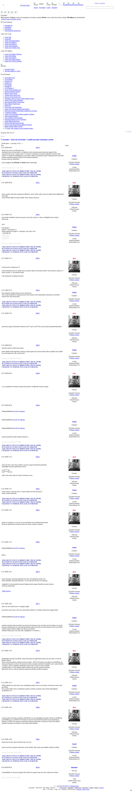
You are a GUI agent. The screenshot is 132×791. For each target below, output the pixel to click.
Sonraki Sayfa (74, 786)
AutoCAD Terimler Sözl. (12, 47)
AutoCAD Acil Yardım (18, 139)
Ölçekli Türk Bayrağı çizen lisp (14, 123)
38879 (38, 682)
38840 (38, 405)
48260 (38, 767)
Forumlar (6, 139)
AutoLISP (8, 39)
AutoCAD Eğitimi (10, 56)
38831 (38, 182)
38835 (38, 313)
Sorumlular (8, 29)
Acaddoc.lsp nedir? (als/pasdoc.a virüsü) (40, 139)
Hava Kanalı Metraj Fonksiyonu (14, 102)
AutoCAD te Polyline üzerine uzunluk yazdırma (19, 114)
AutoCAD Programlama (12, 41)
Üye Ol (96, 3)
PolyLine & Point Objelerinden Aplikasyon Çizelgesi (21, 111)
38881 (38, 739)
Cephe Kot (8, 83)
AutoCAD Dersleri (10, 58)
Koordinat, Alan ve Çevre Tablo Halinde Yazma (19, 98)
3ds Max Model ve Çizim (12, 71)
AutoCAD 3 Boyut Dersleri (13, 61)
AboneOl (54, 7)
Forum (36, 7)
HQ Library (8, 84)
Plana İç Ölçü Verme (11, 93)
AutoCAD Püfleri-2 (11, 44)
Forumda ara (8, 25)
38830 (38, 147)
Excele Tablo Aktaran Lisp (13, 90)
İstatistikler (8, 27)
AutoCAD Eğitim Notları (12, 59)
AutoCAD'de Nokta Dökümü (14, 100)
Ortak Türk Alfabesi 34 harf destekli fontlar (20, 128)
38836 (38, 345)
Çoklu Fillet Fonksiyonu (12, 121)
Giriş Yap (103, 3)
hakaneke (74, 767)
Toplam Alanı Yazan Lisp (12, 95)
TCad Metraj (8, 79)
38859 (38, 457)
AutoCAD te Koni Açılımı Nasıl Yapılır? (17, 109)
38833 (38, 258)
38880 (38, 707)
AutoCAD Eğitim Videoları (13, 54)
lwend (74, 156)
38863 (38, 489)
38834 (38, 290)
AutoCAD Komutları (11, 46)
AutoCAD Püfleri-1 (11, 42)
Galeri (48, 7)
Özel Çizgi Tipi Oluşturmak (13, 107)
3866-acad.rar (6, 591)
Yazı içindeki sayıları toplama (14, 118)
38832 (38, 214)
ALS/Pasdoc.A (9, 88)
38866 (38, 542)
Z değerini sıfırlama (11, 112)
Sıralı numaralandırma (11, 116)
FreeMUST (8, 86)
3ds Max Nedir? (9, 69)
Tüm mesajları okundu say (13, 30)
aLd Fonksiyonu (10, 77)
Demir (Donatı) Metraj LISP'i (14, 126)
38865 (38, 510)
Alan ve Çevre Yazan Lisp (13, 97)
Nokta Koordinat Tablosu (12, 91)
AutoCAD (8, 37)
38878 (38, 650)
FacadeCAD (8, 81)
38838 (38, 373)
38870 (38, 572)
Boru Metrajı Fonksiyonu (12, 104)
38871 (38, 603)
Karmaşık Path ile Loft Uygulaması (15, 119)
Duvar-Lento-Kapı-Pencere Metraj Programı (18, 125)
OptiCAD (8, 105)
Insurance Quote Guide (83, 789)
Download (42, 7)
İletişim (102, 787)
